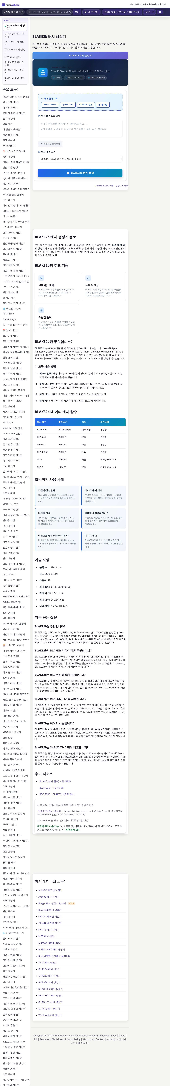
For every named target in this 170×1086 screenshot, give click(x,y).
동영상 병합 (9, 591)
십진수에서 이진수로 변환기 (16, 1079)
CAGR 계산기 (10, 319)
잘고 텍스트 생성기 (13, 401)
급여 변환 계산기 (11, 444)
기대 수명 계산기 (11, 553)
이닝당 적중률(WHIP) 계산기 (16, 352)
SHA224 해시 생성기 (49, 969)
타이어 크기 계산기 (13, 688)
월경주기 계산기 (11, 335)
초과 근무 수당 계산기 (14, 1047)
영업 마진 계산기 (11, 629)
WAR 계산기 (9, 145)
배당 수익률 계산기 (13, 797)
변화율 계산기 (10, 520)
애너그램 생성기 (11, 102)
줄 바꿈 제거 (9, 297)
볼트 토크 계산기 (11, 938)
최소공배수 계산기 (12, 878)
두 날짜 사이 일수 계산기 (16, 840)
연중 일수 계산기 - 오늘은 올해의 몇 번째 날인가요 (16, 515)
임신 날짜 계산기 (11, 764)
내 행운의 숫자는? (12, 129)
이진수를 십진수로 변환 (15, 781)
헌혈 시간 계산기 (11, 992)
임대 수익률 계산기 (13, 661)
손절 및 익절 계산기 (13, 944)
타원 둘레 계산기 (11, 715)
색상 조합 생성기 (11, 1030)
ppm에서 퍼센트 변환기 (15, 379)
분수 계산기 (9, 118)
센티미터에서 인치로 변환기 (16, 477)
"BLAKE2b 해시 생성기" (49, 811)
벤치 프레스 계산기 (13, 232)
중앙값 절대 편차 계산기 (15, 775)
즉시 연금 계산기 (11, 585)
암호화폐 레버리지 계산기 (16, 346)
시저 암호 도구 (10, 531)
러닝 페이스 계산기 (13, 248)
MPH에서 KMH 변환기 (14, 498)
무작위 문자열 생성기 (14, 482)
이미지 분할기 (10, 216)
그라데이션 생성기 (12, 417)
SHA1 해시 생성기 (47, 962)
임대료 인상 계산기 (13, 1052)
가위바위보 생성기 (12, 759)
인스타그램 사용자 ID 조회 (16, 96)
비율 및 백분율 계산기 (14, 1009)
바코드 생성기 (10, 259)
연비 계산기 (9, 525)
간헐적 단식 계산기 (13, 705)
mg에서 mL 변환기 (12, 601)
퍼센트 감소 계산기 (13, 889)
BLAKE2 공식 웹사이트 (51, 787)
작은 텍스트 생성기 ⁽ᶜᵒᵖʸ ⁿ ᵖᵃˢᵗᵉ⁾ (16, 639)
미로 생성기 (9, 971)
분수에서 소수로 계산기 (15, 471)
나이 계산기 (9, 618)
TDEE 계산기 (9, 824)
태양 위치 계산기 (11, 183)
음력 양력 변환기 (11, 1014)
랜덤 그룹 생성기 (11, 384)
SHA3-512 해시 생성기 (50, 1002)
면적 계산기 (9, 558)
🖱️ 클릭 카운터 (11, 791)
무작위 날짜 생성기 (13, 368)
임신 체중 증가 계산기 (14, 243)
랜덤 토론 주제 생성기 (14, 607)
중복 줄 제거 (9, 862)
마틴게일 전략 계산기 (14, 1003)
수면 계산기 (9, 487)
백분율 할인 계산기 (13, 802)
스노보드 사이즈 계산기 (15, 1041)
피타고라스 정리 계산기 (15, 721)
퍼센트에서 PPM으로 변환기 (16, 395)
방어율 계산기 (10, 107)
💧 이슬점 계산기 (12, 308)
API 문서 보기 (73, 829)
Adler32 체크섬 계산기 (50, 890)
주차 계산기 (9, 466)
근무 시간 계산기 (11, 286)
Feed (114, 1035)
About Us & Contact (93, 1039)
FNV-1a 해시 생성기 (48, 929)
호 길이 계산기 (10, 819)
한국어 (84, 1043)
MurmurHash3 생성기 (50, 942)
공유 (147, 12)
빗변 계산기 (9, 808)
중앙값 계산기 (10, 922)
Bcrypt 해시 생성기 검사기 (52, 903)
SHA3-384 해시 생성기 (50, 995)
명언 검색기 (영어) (12, 960)
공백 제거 (8, 124)
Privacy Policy (72, 1039)
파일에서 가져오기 (52, 144)
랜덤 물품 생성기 (11, 134)
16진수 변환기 (10, 238)
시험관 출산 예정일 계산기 (16, 162)
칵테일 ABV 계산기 (13, 748)
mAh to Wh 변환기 (12, 433)
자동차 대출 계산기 (13, 683)
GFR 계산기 (9, 786)
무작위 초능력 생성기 (14, 172)
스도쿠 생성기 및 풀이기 (15, 895)
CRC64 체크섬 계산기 (50, 923)
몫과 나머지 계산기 (13, 373)
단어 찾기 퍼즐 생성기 (14, 1063)
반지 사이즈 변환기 (13, 580)
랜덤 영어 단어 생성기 (14, 303)
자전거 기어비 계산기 (14, 634)
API (35, 1039)
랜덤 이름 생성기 (11, 167)
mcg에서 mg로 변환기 (14, 623)
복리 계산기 (9, 156)
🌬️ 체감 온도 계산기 (13, 933)
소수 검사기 (9, 612)
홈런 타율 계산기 (11, 547)
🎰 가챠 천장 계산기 (13, 645)
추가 (77, 12)
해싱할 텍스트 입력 (50, 115)
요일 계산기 (9, 406)
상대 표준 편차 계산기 (14, 113)
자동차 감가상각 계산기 (15, 976)
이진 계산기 (9, 982)
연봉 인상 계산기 (11, 542)
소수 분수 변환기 (11, 656)
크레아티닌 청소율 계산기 (16, 987)
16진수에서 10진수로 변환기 (16, 221)
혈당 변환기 (9, 851)
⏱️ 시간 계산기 (11, 536)
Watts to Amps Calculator (16, 596)
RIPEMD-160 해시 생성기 (51, 949)
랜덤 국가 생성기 (11, 439)
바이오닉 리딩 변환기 (14, 79)
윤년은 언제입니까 (12, 1020)
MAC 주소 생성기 (12, 732)
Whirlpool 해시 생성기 (50, 1015)
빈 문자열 (103, 105)
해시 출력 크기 (48, 152)
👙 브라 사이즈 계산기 (14, 151)
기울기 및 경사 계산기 (14, 270)
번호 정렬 (8, 737)
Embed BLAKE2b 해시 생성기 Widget (112, 186)
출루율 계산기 (10, 677)
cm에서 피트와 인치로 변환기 (16, 281)
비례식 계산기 (10, 710)
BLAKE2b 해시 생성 (82, 172)
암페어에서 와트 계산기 (15, 650)
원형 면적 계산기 (11, 357)
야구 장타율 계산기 (13, 455)
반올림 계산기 (10, 1068)
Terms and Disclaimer (51, 1039)
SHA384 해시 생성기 (49, 982)
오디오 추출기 (10, 1025)
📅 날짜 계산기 (11, 330)
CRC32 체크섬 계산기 (50, 916)
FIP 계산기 (8, 422)
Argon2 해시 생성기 (48, 896)
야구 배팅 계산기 (11, 460)
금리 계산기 (9, 916)
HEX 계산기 (9, 900)
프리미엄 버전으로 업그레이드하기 (122, 12)
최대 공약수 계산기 (13, 672)
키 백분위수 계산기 (13, 884)
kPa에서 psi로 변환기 (14, 770)
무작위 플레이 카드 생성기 (16, 905)
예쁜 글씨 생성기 (11, 743)
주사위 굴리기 (10, 254)
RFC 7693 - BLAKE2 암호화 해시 (56, 794)
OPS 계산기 (9, 200)
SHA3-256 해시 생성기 (50, 989)
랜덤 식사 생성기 (11, 726)
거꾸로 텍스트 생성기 (14, 857)
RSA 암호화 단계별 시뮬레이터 (54, 956)
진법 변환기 (9, 829)
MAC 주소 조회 (11, 504)
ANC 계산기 (9, 574)
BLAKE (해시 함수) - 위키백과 (55, 781)
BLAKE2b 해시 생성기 (50, 910)
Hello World (50, 105)
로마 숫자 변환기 (11, 341)
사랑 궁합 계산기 (11, 265)
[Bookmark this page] (160, 12)
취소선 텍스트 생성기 (14, 813)
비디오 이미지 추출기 (14, 390)
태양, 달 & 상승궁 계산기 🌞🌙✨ (16, 699)
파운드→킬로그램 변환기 (16, 210)
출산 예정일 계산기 (13, 835)
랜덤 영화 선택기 (11, 846)
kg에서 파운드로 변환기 (15, 178)
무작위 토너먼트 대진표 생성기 (16, 189)
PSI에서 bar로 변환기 (14, 569)
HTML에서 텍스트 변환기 (16, 927)
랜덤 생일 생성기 (11, 292)
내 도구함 (93, 12)
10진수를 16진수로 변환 (15, 324)
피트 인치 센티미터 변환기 (16, 205)
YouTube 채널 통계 (13, 428)
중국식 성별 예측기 (13, 998)
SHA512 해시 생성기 (49, 1008)
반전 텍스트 (9, 911)
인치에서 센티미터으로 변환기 (16, 694)
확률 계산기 (9, 867)
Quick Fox (68, 105)
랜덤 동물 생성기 (11, 449)
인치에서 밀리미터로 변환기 (16, 873)
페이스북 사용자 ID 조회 (15, 753)
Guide (122, 1035)
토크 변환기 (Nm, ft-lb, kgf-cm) (16, 276)
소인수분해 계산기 (12, 227)
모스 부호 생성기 (11, 509)
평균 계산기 (9, 140)
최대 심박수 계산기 (13, 1058)
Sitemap (104, 1035)
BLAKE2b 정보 (85, 105)
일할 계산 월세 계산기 (14, 563)
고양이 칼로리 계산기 (14, 965)
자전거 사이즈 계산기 (14, 411)
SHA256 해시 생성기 (49, 975)
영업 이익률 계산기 (13, 954)
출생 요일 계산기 (11, 667)
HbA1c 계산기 (10, 949)
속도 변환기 (9, 493)
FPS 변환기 (9, 314)
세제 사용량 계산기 (13, 1036)
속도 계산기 (9, 1074)
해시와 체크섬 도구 (13, 12)
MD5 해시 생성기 (47, 936)
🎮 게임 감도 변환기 (13, 194)
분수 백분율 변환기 (13, 362)
